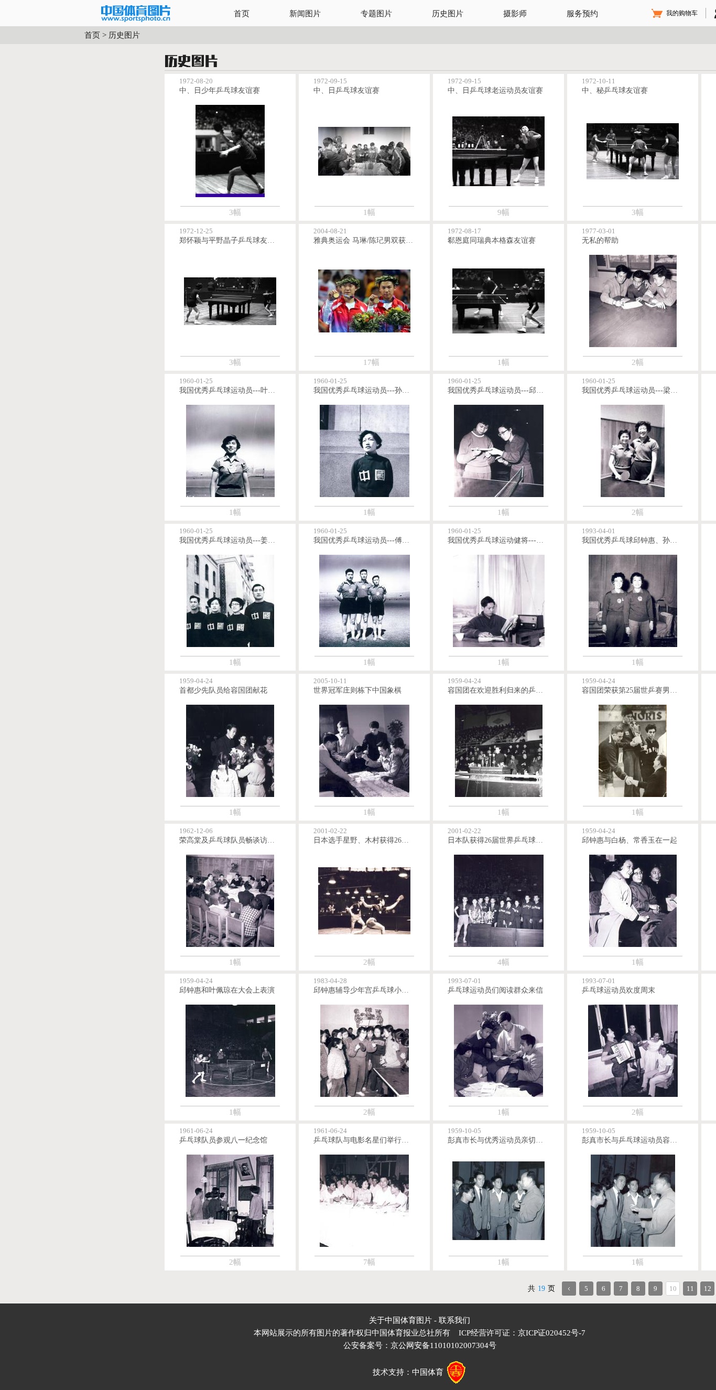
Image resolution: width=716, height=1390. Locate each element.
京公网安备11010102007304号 (443, 1345)
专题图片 (376, 13)
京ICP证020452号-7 (551, 1333)
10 (673, 1288)
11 (690, 1288)
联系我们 (454, 1320)
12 (707, 1288)
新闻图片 (305, 13)
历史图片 (447, 13)
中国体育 (427, 1372)
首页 (241, 13)
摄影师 (515, 13)
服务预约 (582, 13)
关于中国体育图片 (400, 1320)
